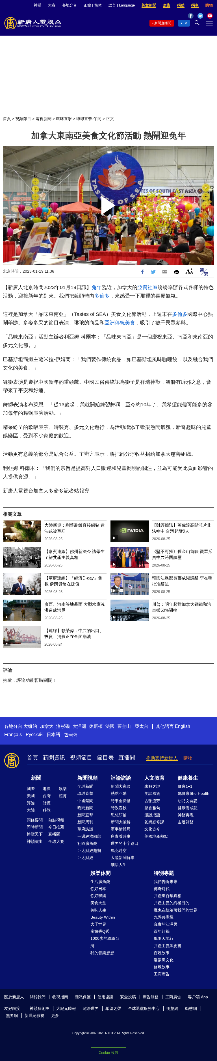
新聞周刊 (85, 822)
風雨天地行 (163, 938)
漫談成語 (152, 815)
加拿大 (46, 726)
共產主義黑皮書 (167, 945)
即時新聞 (35, 827)
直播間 (126, 757)
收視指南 (60, 997)
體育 (63, 795)
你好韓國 (98, 895)
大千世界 (98, 924)
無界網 (12, 1015)
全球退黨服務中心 (144, 1008)
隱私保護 (83, 997)
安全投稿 (128, 997)
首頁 (7, 118)
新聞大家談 (121, 786)
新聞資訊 (54, 757)
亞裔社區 (147, 287)
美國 (31, 795)
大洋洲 (79, 726)
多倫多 (102, 296)
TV (185, 23)
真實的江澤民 (165, 924)
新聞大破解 (121, 822)
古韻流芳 (152, 801)
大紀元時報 (66, 1008)
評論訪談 (121, 778)
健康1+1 (185, 786)
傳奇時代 (162, 888)
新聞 (36, 778)
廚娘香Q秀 (99, 931)
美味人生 (98, 910)
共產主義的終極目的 (171, 903)
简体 (98, 5)
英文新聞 (149, 5)
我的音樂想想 (102, 953)
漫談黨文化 (163, 960)
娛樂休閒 (100, 873)
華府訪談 (85, 829)
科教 (47, 810)
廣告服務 (151, 997)
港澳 (47, 788)
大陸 (31, 810)
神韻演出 (35, 841)
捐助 (181, 5)
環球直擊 (64, 118)
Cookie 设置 (108, 1053)
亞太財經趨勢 (89, 850)
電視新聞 (43, 118)
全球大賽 (56, 841)
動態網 (191, 1008)
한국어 (71, 734)
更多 (55, 1015)
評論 (31, 803)
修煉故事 (162, 967)
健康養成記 (188, 808)
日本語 (53, 734)
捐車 (195, 5)
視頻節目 (23, 118)
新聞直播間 (162, 23)
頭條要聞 (35, 820)
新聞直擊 (85, 815)
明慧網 (172, 1008)
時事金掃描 (121, 801)
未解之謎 (152, 786)
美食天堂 (98, 903)
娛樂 (63, 788)
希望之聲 (113, 1008)
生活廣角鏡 (100, 881)
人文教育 (154, 778)
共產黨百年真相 (167, 895)
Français (13, 734)
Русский (34, 734)
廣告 (166, 5)
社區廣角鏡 (87, 843)
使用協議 (105, 997)
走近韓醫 (186, 822)
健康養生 (188, 778)
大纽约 (30, 726)
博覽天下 (35, 834)
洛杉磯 (63, 726)
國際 (31, 788)
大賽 (51, 5)
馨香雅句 (152, 808)
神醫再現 (186, 815)
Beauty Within (102, 917)
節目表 (105, 757)
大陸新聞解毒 (122, 857)
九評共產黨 (163, 917)
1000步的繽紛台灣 (104, 942)
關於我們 (37, 997)
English (182, 726)
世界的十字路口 (124, 843)
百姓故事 (162, 953)
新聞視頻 (87, 778)
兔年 (97, 287)
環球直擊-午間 (88, 118)
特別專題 (164, 873)
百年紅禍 (162, 931)
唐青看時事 (121, 836)
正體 (87, 5)
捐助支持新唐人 (162, 758)
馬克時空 (119, 850)
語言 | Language (121, 5)
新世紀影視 (34, 1015)
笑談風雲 (152, 793)
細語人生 (119, 864)
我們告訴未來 (165, 881)
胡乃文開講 (188, 801)
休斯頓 (96, 726)
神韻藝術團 (39, 1008)
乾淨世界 (91, 1008)
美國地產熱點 (156, 836)
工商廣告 (162, 974)
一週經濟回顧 (89, 836)
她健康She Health (193, 793)
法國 (109, 726)
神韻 (37, 5)
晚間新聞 (85, 808)
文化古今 (152, 829)
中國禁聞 (85, 801)
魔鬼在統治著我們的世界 (175, 910)
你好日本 (98, 888)
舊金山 (124, 726)
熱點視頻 (56, 820)
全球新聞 (85, 786)
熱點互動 (119, 793)
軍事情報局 (121, 829)
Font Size (189, 271)
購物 (209, 5)
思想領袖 (119, 815)
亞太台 (141, 726)
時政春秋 (119, 808)
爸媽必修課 (154, 822)
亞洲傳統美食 (120, 323)
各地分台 (69, 5)
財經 (47, 803)
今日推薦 (56, 827)
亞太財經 (85, 857)
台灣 (47, 795)
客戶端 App (198, 997)
